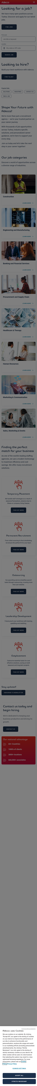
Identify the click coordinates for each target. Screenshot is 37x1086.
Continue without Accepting (28, 1028)
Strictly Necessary (19, 1081)
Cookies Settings (19, 1068)
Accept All (19, 1075)
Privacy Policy (12, 1064)
